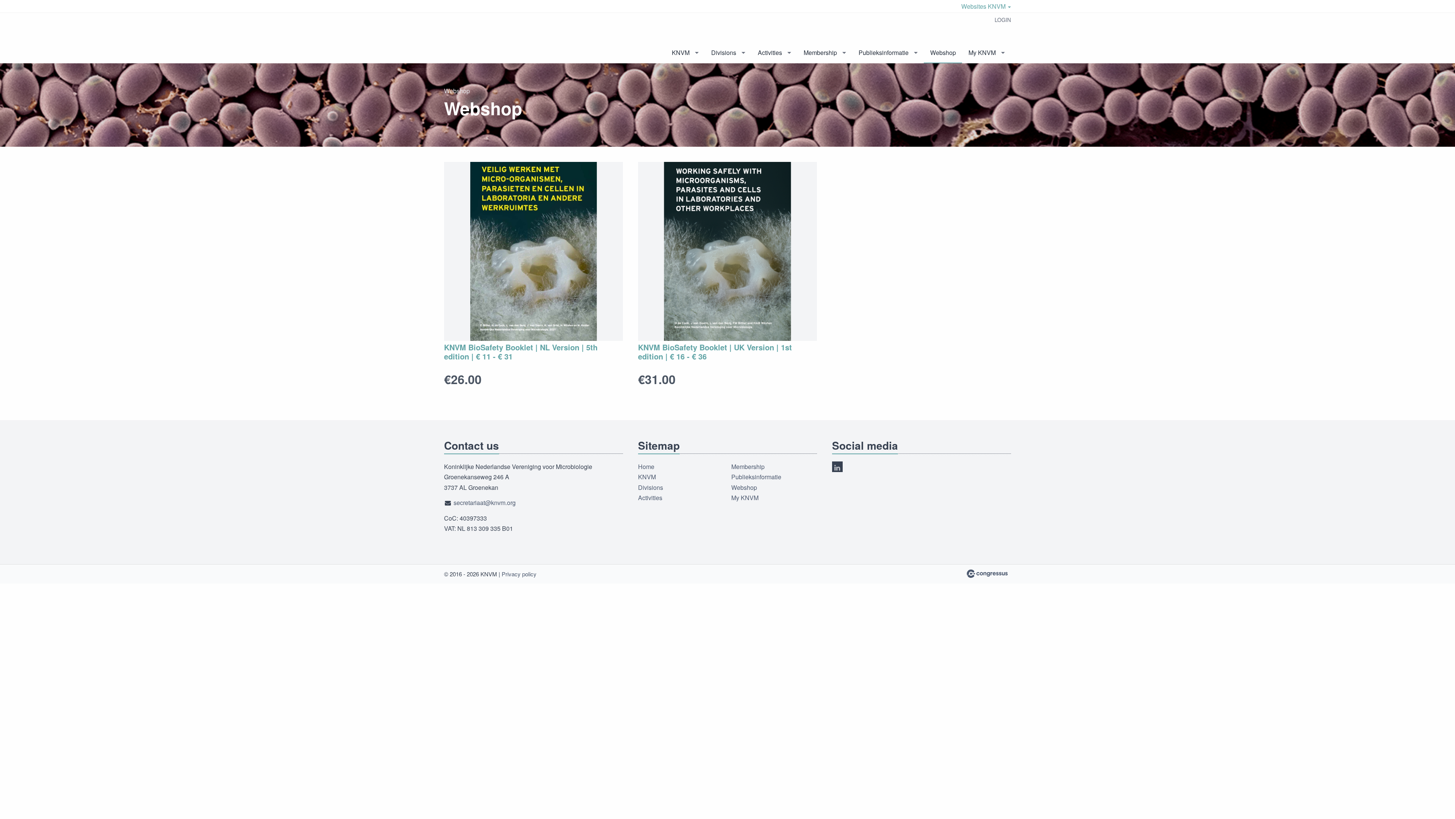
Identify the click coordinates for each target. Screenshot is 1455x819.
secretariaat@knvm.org (485, 502)
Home (646, 466)
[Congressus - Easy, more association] (987, 574)
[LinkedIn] (837, 466)
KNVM (681, 52)
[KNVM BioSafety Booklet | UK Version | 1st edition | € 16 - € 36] (727, 251)
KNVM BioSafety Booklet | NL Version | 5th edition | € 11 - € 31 (521, 352)
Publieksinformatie (884, 52)
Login (1003, 20)
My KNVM (982, 52)
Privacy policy (519, 574)
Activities (770, 52)
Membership (820, 52)
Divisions (723, 52)
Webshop (943, 52)
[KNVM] (482, 38)
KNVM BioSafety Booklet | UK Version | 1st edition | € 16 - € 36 (715, 352)
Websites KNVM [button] (984, 6)
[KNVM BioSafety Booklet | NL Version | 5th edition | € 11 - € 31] (533, 251)
